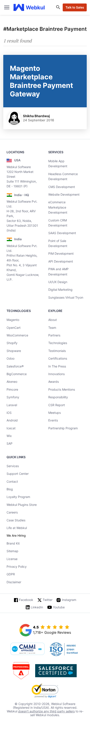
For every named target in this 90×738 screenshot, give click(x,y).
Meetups (54, 412)
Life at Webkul (17, 528)
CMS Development (61, 187)
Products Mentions (61, 389)
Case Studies (16, 520)
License (12, 559)
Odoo (10, 358)
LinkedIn (37, 607)
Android (12, 420)
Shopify (12, 343)
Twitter (47, 600)
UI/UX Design (57, 282)
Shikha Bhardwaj (36, 116)
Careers (12, 512)
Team (52, 327)
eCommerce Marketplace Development (57, 207)
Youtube (59, 607)
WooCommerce (17, 335)
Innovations (56, 374)
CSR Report (56, 405)
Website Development (64, 194)
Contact (12, 481)
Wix (9, 436)
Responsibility (58, 397)
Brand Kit (13, 543)
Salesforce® (15, 366)
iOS (9, 412)
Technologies (57, 343)
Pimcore (12, 389)
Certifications (57, 358)
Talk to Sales (75, 7)
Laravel (12, 405)
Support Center (18, 473)
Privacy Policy (17, 566)
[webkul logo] (29, 7)
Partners (54, 335)
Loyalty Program (18, 497)
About (52, 320)
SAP (9, 443)
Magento (13, 320)
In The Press (57, 366)
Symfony (13, 397)
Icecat (11, 428)
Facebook (26, 600)
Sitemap (12, 551)
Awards (53, 381)
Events (53, 420)
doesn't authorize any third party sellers (46, 711)
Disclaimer (14, 582)
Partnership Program (63, 428)
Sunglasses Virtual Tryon (65, 297)
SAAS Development (62, 233)
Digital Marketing (60, 289)
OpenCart (14, 327)
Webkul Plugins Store (22, 505)
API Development (60, 261)
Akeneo (12, 381)
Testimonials (57, 351)
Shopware (14, 351)
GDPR (11, 574)
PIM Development (61, 253)
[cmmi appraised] (27, 649)
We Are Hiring (16, 535)
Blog (10, 489)
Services (13, 466)
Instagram (69, 600)
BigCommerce (17, 374)
